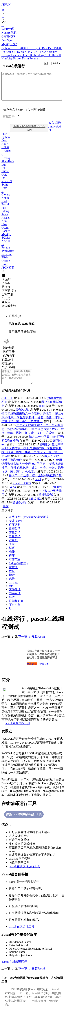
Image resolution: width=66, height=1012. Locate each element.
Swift (45, 51)
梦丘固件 (44, 663)
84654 (12, 487)
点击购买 (32, 663)
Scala (48, 55)
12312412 (35, 498)
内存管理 (15, 593)
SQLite (37, 48)
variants (13, 582)
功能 (12, 551)
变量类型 (15, 532)
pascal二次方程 (21, 483)
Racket (17, 58)
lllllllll (41, 405)
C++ (13, 48)
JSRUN (6, 4)
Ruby (17, 51)
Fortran (34, 58)
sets (11, 585)
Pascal (20, 55)
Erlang (40, 55)
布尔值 (13, 567)
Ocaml (5, 227)
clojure (53, 51)
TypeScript (7, 250)
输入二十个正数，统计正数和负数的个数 (35, 475)
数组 (12, 571)
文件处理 (15, 589)
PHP (30, 48)
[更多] (5, 506)
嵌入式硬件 (55, 122)
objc (24, 51)
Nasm (26, 58)
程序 (12, 555)
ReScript (6, 254)
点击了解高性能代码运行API (29, 128)
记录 (12, 578)
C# (3, 51)
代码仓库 (9, 355)
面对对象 (15, 604)
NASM (5, 240)
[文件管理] (33, 17)
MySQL (6, 234)
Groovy (6, 55)
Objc (4, 174)
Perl (27, 55)
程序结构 (15, 524)
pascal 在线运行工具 (17, 723)
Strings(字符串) (18, 563)
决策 (12, 544)
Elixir (4, 257)
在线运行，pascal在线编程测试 (28, 517)
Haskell (56, 55)
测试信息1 (23, 409)
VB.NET (36, 51)
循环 (12, 547)
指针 (12, 574)
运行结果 (9, 347)
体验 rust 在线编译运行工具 (24, 814)
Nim (4, 58)
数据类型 (15, 528)
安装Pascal (15, 520)
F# (28, 51)
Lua (13, 55)
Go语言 (21, 48)
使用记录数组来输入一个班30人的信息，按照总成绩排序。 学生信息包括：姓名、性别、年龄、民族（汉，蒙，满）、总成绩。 (32, 417)
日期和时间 (16, 600)
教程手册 (9, 351)
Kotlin (10, 51)
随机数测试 (45, 494)
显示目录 (7, 510)
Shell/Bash (7, 161)
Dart (51, 48)
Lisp (10, 58)
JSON (5, 171)
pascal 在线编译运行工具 (24, 866)
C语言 (5, 147)
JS (49, 130)
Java (4, 140)
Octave (5, 260)
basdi (38, 479)
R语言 (58, 48)
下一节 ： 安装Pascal (31, 636)
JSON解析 (54, 126)
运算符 (13, 540)
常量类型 (15, 536)
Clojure (5, 194)
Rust (45, 48)
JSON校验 (7, 267)
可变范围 (15, 559)
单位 (12, 597)
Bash (33, 55)
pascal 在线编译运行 (14, 961)
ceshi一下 (7, 398)
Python (5, 48)
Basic (4, 264)
